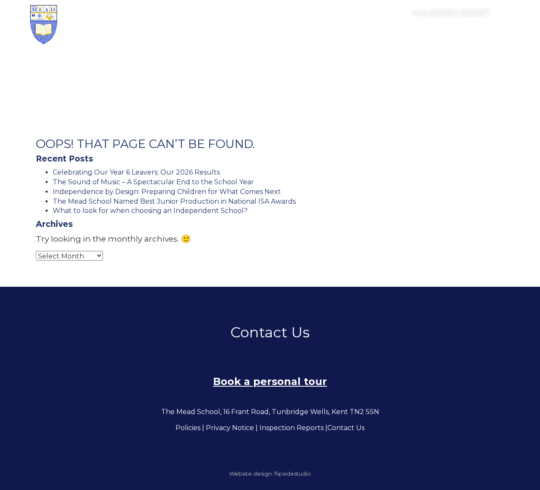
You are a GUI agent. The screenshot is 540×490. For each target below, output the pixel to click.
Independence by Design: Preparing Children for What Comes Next (167, 192)
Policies (188, 428)
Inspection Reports (291, 428)
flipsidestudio (292, 473)
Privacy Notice (230, 428)
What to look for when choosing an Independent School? (150, 211)
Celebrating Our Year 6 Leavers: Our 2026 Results (136, 172)
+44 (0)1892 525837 (450, 13)
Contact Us (345, 428)
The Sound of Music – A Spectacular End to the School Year (153, 182)
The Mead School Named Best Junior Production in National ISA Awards (174, 201)
